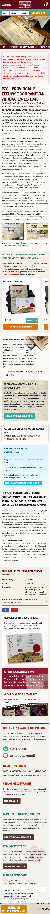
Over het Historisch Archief (16, 837)
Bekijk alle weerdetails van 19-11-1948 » (23, 483)
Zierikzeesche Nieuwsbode (32, 201)
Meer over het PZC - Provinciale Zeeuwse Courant (19, 601)
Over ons (42, 775)
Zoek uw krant (39, 12)
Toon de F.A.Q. (10, 801)
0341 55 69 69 (20, 749)
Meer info (33, 320)
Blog (27, 771)
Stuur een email (22, 755)
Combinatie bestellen (21, 326)
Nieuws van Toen (29, 775)
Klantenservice (17, 771)
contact (5, 560)
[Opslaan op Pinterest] (14, 610)
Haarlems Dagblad (9, 179)
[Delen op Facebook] (5, 610)
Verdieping (36, 771)
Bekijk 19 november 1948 (19, 415)
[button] (13, 231)
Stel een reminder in (13, 866)
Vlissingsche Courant (23, 144)
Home (5, 771)
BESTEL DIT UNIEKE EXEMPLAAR (14, 909)
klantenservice (14, 733)
